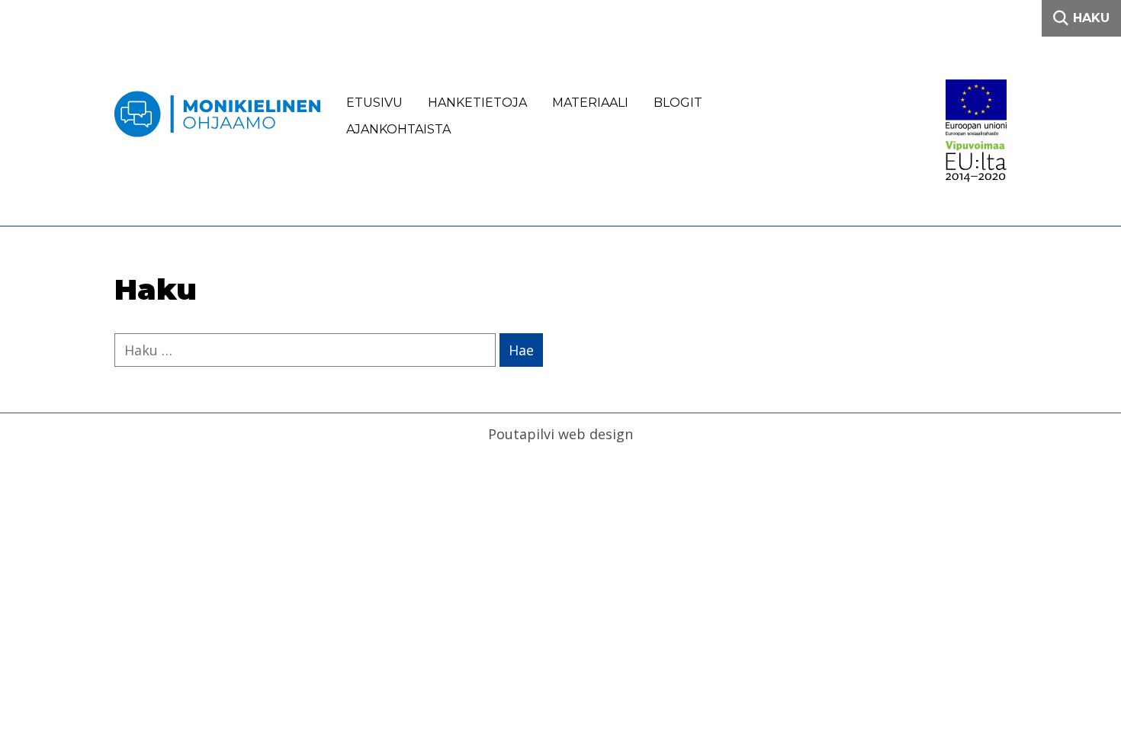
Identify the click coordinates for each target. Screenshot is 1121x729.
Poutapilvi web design (560, 434)
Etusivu (374, 102)
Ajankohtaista (398, 129)
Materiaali (590, 102)
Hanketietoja (477, 102)
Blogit (678, 102)
